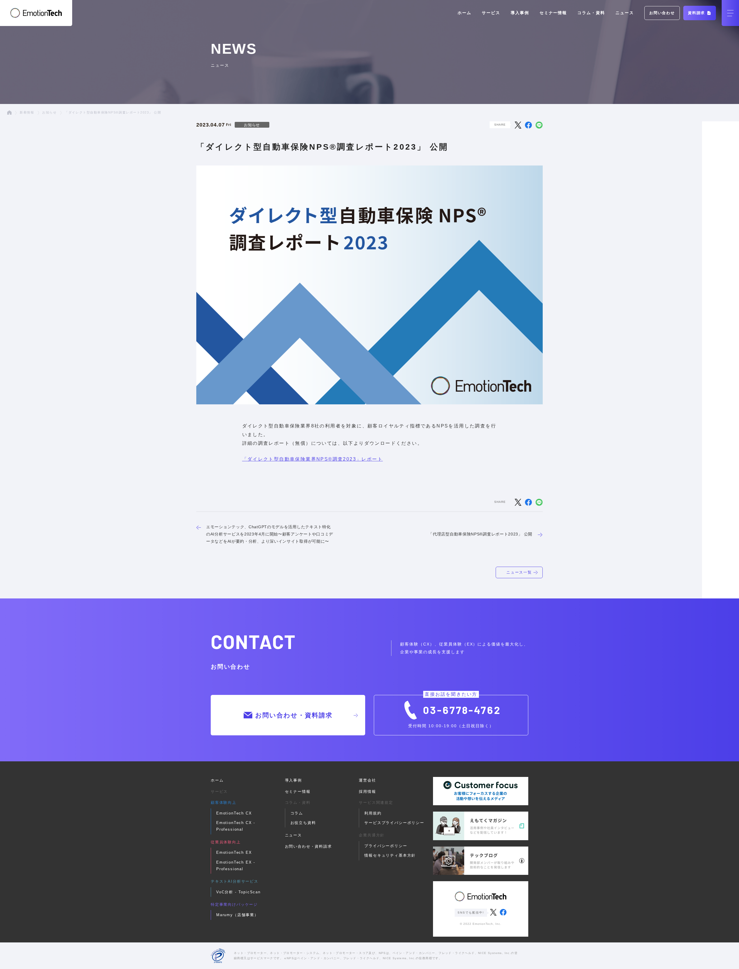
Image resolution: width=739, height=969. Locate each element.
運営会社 (367, 780)
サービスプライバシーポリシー (394, 823)
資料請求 (697, 13)
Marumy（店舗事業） (237, 915)
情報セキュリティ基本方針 (390, 855)
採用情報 (367, 791)
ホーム (464, 12)
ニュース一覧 (519, 572)
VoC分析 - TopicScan (238, 892)
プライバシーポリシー (385, 846)
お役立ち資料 (303, 823)
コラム (296, 813)
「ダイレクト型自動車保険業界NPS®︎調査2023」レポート (312, 459)
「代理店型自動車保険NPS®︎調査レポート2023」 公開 (480, 534)
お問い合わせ (662, 13)
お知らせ (49, 112)
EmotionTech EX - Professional (235, 865)
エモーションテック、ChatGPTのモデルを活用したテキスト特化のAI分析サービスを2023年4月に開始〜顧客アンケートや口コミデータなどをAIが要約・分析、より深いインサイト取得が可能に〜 (269, 534)
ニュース (624, 12)
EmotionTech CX (234, 813)
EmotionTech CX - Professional (235, 826)
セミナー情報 (553, 12)
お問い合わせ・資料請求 (294, 715)
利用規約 (372, 813)
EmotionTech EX (234, 852)
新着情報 (27, 112)
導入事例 (520, 12)
